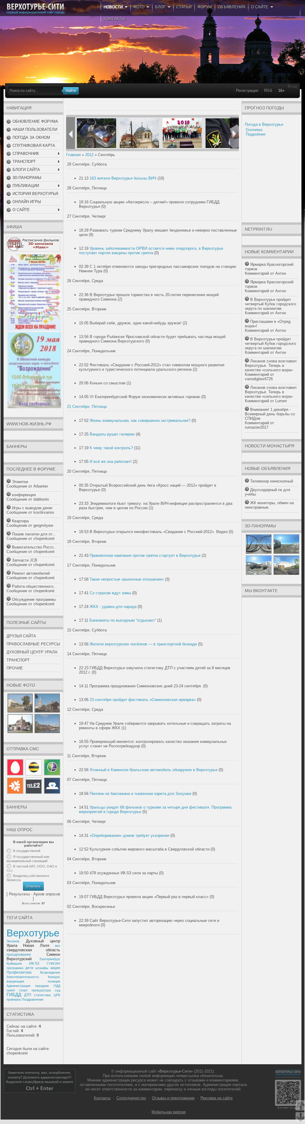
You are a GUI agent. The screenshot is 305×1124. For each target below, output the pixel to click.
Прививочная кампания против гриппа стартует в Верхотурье (145, 555)
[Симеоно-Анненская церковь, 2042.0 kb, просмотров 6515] (20, 732)
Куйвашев (14, 963)
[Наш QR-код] (288, 1104)
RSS (268, 90)
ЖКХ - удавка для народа (113, 606)
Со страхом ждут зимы (110, 593)
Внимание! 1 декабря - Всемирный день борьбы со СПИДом (270, 414)
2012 (89, 155)
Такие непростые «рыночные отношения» (127, 579)
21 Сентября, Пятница (87, 406)
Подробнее (255, 134)
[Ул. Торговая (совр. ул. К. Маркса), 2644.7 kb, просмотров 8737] (20, 711)
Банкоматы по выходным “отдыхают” (122, 620)
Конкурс (54, 977)
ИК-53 (34, 963)
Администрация (18, 986)
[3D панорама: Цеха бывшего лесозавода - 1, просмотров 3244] (286, 552)
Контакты (102, 1098)
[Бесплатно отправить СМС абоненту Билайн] (33, 775)
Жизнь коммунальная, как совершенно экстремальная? (140, 420)
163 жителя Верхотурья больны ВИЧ (123, 178)
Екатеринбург (50, 959)
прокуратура (41, 990)
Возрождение (50, 972)
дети (29, 968)
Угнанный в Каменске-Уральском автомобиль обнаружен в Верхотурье (153, 770)
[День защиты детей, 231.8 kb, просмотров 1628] (34, 329)
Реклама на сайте (216, 1098)
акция (55, 968)
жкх (57, 945)
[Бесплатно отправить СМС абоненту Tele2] (33, 792)
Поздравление (32, 999)
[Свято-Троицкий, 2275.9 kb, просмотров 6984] (47, 711)
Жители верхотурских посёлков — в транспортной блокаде (143, 644)
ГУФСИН (53, 963)
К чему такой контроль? (111, 448)
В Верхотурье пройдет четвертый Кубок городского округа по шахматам (270, 304)
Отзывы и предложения (173, 1098)
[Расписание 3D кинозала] (33, 250)
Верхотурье (33, 933)
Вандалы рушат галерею (112, 434)
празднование (19, 954)
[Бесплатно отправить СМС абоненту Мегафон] (51, 775)
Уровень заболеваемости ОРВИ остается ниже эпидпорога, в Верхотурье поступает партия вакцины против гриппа (151, 250)
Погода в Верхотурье (264, 124)
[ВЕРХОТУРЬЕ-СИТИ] (35, 7)
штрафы (41, 968)
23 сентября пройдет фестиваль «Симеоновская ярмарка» (143, 699)
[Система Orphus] (39, 1091)
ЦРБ (57, 995)
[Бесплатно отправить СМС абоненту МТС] (16, 775)
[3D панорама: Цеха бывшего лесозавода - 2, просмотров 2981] (259, 573)
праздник (42, 986)
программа (15, 968)
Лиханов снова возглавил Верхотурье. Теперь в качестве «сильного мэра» (271, 365)
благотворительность (23, 977)
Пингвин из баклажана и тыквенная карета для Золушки (140, 793)
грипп (11, 990)
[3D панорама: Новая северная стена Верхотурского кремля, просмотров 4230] (286, 573)
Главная (73, 155)
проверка (14, 999)
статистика (42, 995)
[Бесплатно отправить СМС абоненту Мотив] (16, 792)
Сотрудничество (131, 1098)
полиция (54, 981)
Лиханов (13, 941)
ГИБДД (14, 994)
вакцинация (15, 981)
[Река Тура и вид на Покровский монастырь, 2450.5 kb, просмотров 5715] (47, 732)
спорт (23, 990)
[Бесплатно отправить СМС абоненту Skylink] (51, 792)
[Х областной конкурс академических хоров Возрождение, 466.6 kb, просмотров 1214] (34, 407)
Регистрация (247, 90)
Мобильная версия (169, 1112)
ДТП (27, 995)
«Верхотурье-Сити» (175, 1071)
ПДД (57, 986)
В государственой (26, 851)
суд (57, 990)
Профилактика (19, 972)
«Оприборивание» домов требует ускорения (129, 835)
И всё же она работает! (111, 461)
